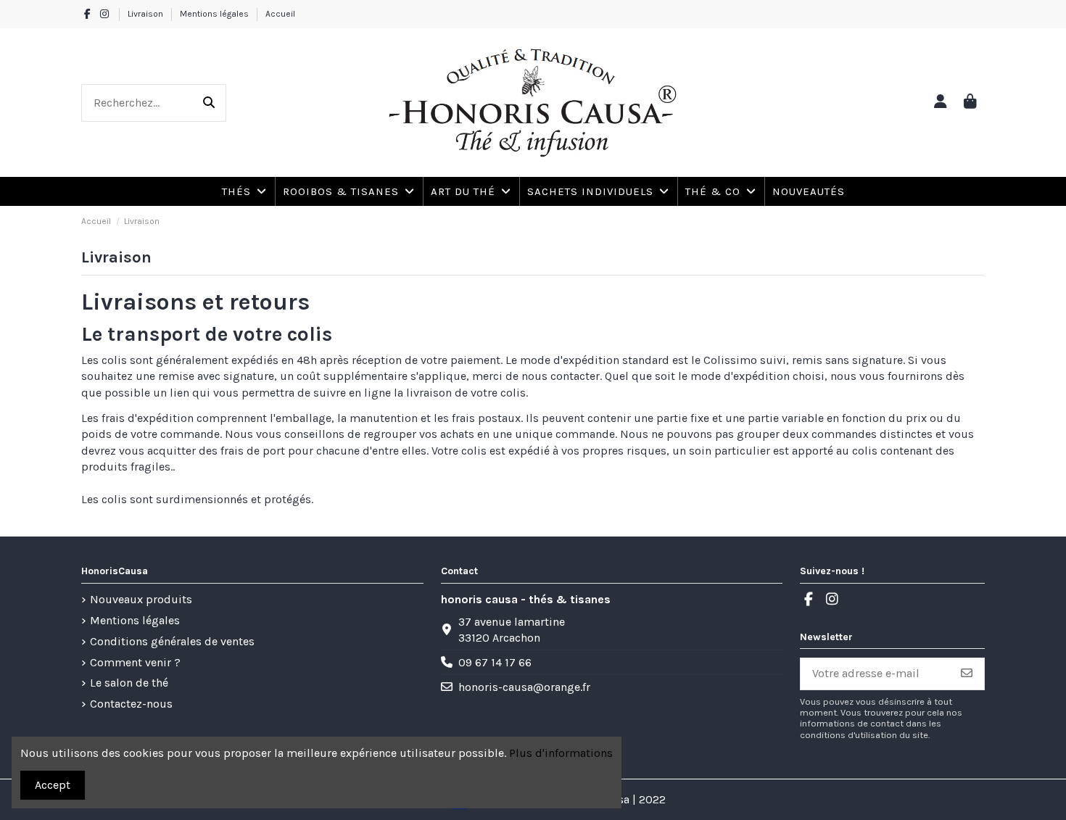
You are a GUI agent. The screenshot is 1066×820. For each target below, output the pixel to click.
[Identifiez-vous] (940, 102)
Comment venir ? (135, 662)
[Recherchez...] (208, 103)
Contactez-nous (131, 704)
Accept (52, 785)
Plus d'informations (561, 753)
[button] (720, 191)
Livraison (146, 14)
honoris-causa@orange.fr (524, 687)
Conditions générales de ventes (172, 641)
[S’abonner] (966, 673)
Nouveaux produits (141, 599)
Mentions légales (215, 14)
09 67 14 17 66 (495, 662)
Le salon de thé (129, 682)
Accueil (280, 14)
